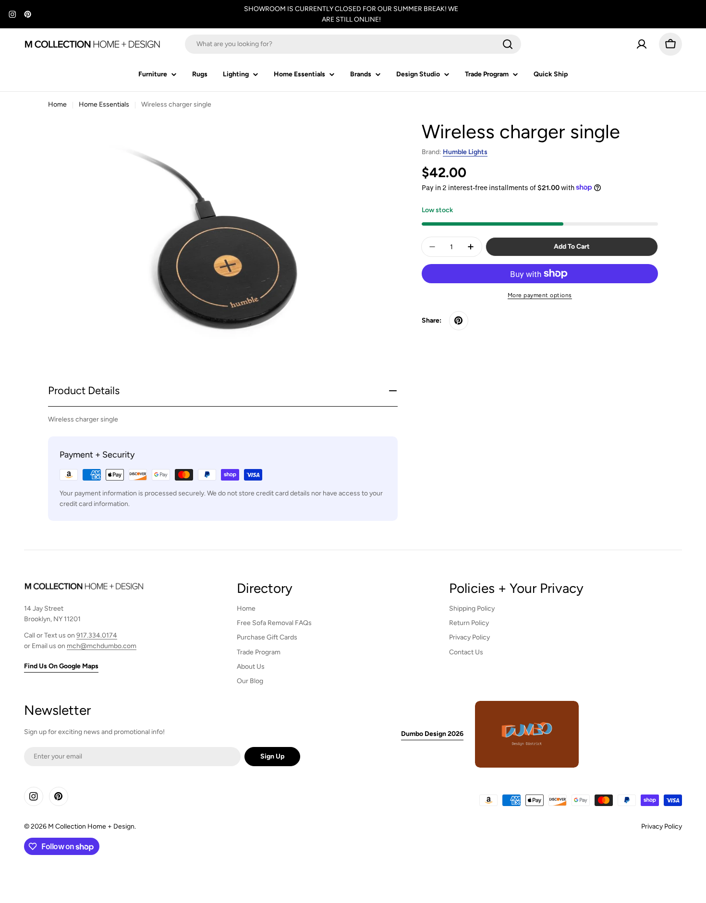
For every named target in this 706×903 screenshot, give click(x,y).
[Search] (507, 44)
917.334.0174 (96, 635)
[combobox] (353, 44)
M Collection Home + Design (91, 826)
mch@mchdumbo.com (101, 646)
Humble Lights (465, 152)
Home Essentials (104, 104)
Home (57, 104)
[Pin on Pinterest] (458, 320)
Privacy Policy (661, 826)
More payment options (540, 295)
